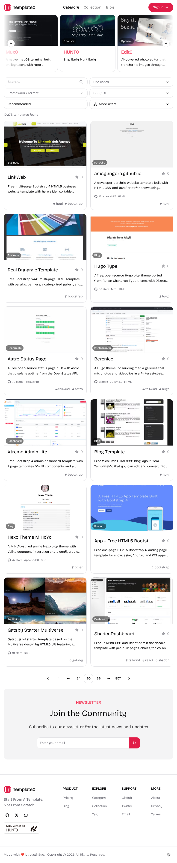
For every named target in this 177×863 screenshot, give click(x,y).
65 (89, 678)
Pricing (68, 798)
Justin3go (37, 855)
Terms (156, 814)
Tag (94, 814)
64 (78, 678)
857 (118, 678)
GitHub (127, 798)
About (155, 798)
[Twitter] (16, 815)
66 (99, 678)
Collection (92, 7)
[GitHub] (7, 815)
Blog (110, 7)
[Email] (26, 815)
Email (126, 814)
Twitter (127, 806)
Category (71, 7)
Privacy (156, 806)
